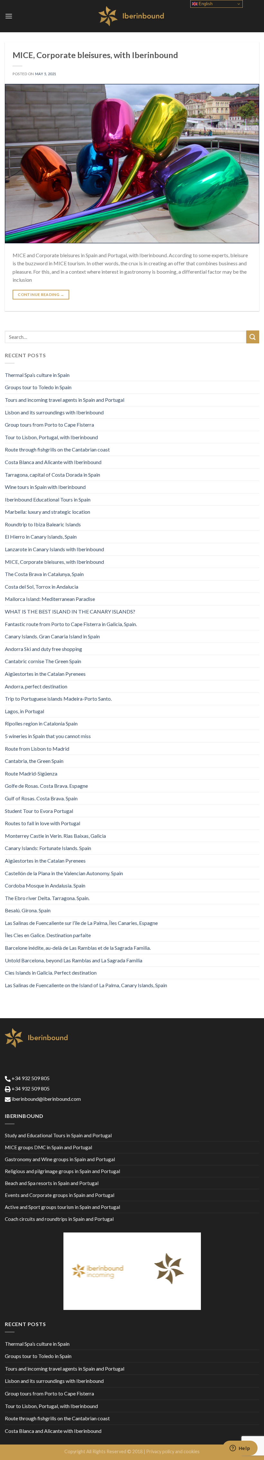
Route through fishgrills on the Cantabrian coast (57, 449)
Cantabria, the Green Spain (34, 761)
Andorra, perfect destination (36, 686)
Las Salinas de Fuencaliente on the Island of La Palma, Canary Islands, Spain (86, 985)
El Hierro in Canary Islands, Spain (41, 536)
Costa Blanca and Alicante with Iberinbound (53, 462)
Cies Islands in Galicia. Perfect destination (51, 972)
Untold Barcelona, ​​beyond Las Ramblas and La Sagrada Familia (73, 960)
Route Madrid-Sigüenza (31, 773)
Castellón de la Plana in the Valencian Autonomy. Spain (64, 873)
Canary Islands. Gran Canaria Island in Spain (52, 636)
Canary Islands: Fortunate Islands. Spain (48, 848)
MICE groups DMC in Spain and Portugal (48, 1147)
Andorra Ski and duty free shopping (43, 649)
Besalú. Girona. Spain (28, 910)
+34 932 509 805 (30, 1078)
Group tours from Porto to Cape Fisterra (49, 424)
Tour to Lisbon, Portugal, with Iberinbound (51, 437)
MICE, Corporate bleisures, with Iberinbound (95, 55)
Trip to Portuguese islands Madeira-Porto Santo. (58, 698)
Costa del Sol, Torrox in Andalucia (41, 586)
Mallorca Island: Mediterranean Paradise (50, 599)
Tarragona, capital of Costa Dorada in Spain (52, 474)
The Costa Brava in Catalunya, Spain (44, 574)
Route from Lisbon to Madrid (37, 748)
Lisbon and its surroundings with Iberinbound (54, 412)
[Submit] (252, 336)
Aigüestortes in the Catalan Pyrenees (45, 674)
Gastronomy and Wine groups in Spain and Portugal (60, 1159)
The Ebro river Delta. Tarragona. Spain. (47, 898)
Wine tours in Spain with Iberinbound (45, 487)
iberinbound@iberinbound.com (46, 1099)
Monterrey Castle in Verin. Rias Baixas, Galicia (55, 836)
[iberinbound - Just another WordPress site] (132, 16)
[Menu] (9, 16)
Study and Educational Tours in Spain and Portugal (58, 1135)
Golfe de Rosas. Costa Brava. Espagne (46, 786)
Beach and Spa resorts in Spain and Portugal (52, 1183)
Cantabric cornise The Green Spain (43, 661)
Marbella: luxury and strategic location (47, 512)
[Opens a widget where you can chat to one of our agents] (240, 1449)
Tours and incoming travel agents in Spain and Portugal (64, 400)
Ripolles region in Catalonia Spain (41, 723)
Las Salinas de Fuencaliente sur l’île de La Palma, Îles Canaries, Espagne (81, 923)
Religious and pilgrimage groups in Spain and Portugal (62, 1171)
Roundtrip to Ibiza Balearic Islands (43, 524)
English (204, 3)
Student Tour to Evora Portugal (39, 811)
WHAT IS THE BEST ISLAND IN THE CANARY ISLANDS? (70, 611)
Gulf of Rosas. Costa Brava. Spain (41, 798)
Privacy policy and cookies (173, 1451)
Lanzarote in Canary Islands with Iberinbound (54, 549)
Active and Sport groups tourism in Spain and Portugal (62, 1207)
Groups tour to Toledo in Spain (38, 387)
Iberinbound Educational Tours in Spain (47, 499)
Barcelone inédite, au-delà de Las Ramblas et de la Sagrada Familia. (78, 948)
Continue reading (41, 294)
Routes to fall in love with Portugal (42, 823)
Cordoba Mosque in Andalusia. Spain (45, 885)
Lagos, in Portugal (24, 711)
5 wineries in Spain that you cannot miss (48, 736)
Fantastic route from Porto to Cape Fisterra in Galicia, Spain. (71, 624)
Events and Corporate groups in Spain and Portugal (59, 1195)
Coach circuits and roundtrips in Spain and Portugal (59, 1219)
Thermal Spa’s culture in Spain (37, 375)
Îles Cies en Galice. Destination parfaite (48, 935)
